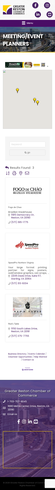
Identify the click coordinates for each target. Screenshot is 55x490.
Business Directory (17, 354)
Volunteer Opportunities (20, 356)
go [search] (28, 152)
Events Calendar (36, 354)
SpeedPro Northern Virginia (21, 262)
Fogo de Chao (15, 207)
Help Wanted (40, 356)
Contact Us (28, 359)
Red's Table (13, 324)
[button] (17, 90)
